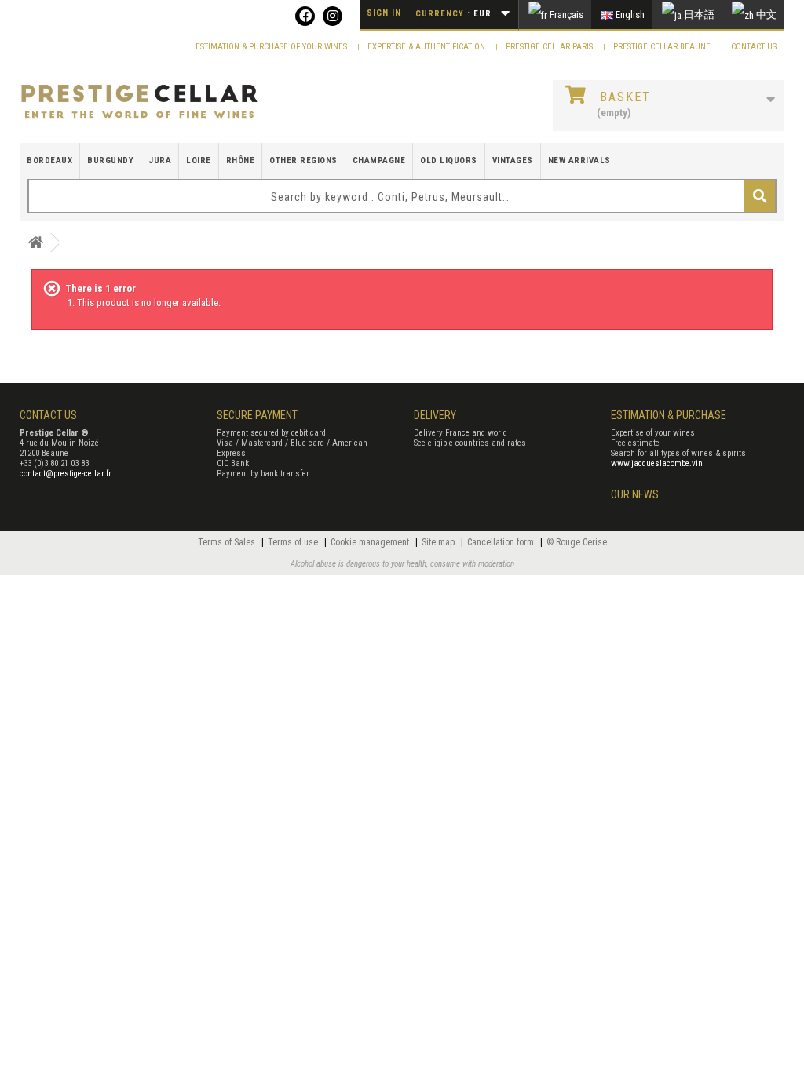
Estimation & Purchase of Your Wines (272, 47)
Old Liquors (448, 160)
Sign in (384, 13)
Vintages (512, 160)
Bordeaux (49, 160)
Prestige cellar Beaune (663, 47)
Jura (159, 160)
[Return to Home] (35, 243)
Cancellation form (501, 542)
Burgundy (110, 160)
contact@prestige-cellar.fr (65, 474)
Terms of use (294, 542)
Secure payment (257, 415)
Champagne (379, 160)
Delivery (435, 415)
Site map (439, 542)
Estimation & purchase (668, 415)
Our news (635, 494)
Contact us (754, 47)
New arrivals (579, 160)
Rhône (240, 160)
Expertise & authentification (427, 47)
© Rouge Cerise (576, 542)
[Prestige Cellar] (139, 102)
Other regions (303, 160)
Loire (198, 160)
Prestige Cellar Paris (550, 47)
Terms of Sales (228, 542)
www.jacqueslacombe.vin (657, 463)
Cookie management (371, 542)
